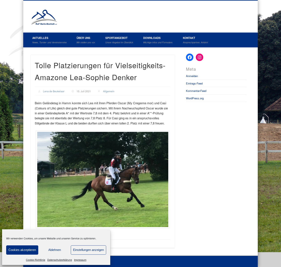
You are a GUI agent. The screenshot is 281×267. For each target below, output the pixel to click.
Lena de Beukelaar (53, 91)
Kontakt (195, 40)
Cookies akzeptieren (22, 250)
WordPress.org (195, 98)
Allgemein (108, 91)
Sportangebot (119, 40)
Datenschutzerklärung (59, 259)
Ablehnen (54, 250)
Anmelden (192, 76)
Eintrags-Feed (194, 83)
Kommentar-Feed (196, 91)
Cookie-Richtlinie (35, 259)
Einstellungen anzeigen (88, 250)
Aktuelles (49, 40)
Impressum (80, 259)
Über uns (86, 40)
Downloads (158, 40)
